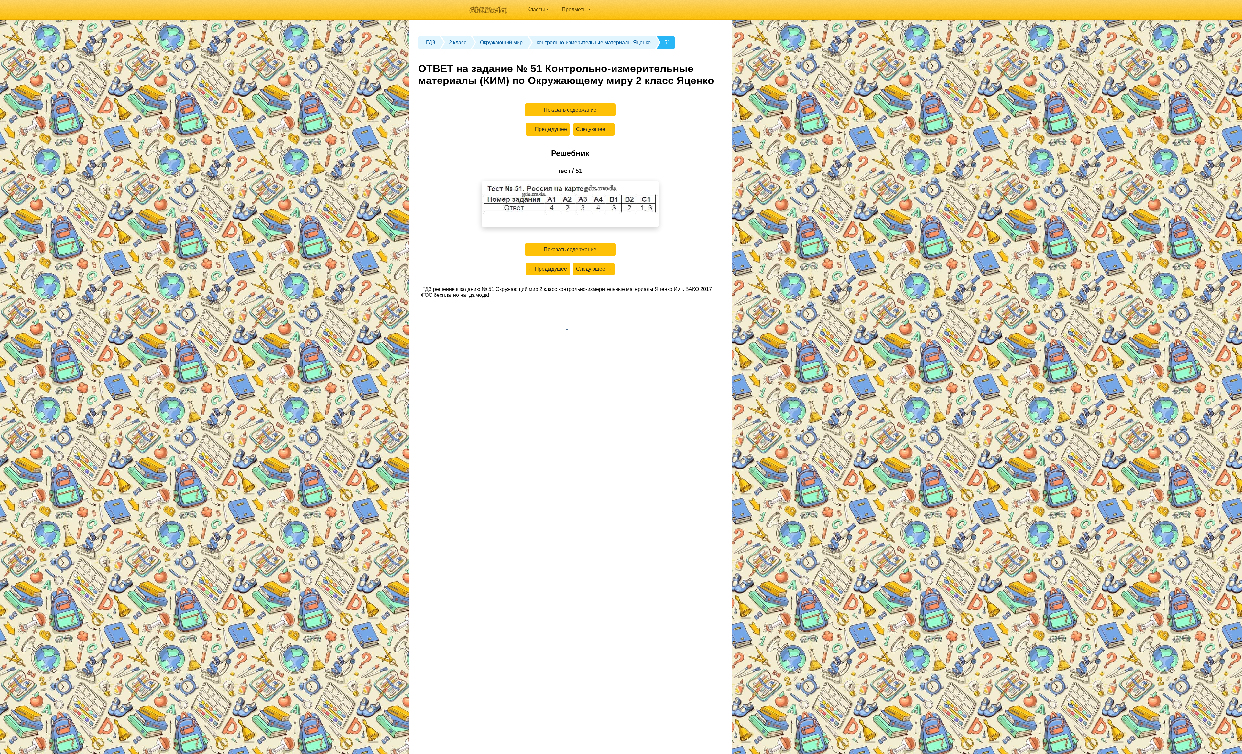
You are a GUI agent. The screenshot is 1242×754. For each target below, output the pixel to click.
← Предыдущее (547, 129)
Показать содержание (570, 110)
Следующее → (594, 129)
